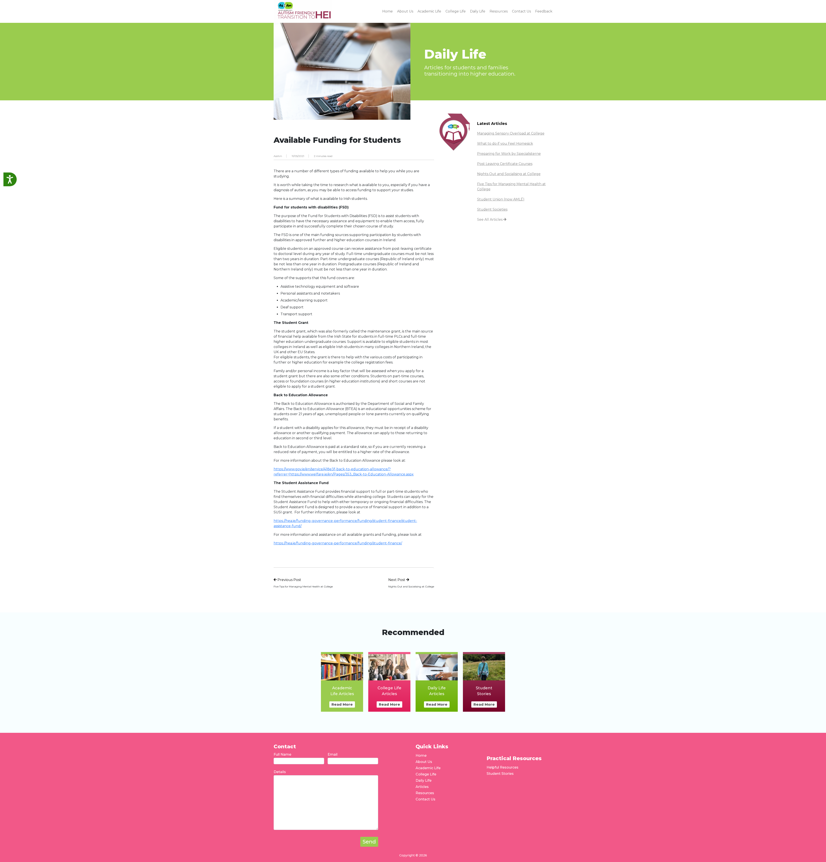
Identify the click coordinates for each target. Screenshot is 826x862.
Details (280, 772)
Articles (422, 787)
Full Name (282, 754)
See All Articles (490, 219)
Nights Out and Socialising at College (509, 174)
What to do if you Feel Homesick (505, 143)
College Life (426, 774)
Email (332, 754)
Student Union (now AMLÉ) (500, 199)
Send (369, 842)
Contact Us (425, 799)
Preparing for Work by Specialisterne (509, 154)
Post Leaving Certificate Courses (504, 164)
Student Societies (492, 209)
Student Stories (500, 774)
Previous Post (289, 580)
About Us (424, 762)
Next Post (397, 580)
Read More (342, 704)
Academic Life (428, 768)
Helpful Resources (502, 767)
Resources (425, 793)
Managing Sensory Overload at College (510, 133)
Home (421, 755)
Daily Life (423, 780)
